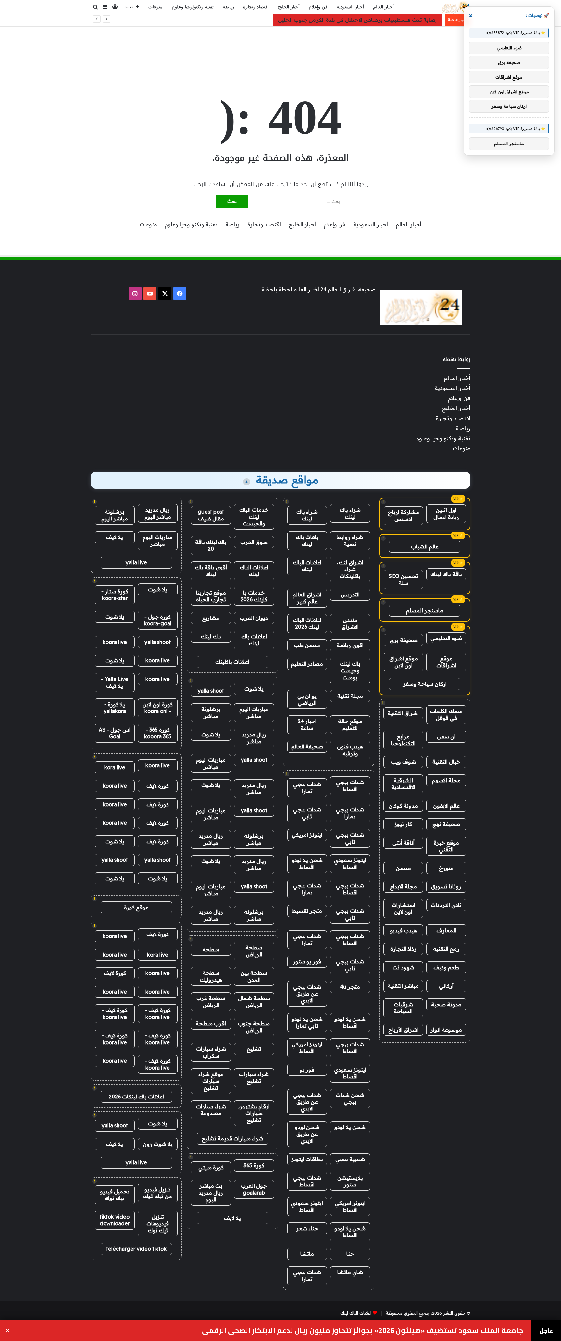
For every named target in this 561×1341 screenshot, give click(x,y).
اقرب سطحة (211, 1023)
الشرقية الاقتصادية (403, 783)
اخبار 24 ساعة (307, 724)
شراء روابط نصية (350, 540)
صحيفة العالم (307, 746)
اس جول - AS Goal (115, 733)
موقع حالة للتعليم (350, 724)
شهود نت (403, 967)
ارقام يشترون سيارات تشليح (254, 1113)
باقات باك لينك (307, 540)
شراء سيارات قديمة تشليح (232, 1138)
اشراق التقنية (403, 713)
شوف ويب (403, 761)
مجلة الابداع (403, 886)
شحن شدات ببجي (350, 1098)
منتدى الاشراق (350, 623)
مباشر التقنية (403, 986)
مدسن (403, 868)
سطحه (211, 949)
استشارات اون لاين (403, 908)
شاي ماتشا (350, 1272)
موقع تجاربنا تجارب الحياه (211, 596)
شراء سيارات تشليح (254, 1077)
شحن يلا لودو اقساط (307, 863)
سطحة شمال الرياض (254, 1001)
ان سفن (446, 736)
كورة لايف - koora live (158, 1013)
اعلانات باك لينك (254, 639)
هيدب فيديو (403, 930)
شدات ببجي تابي (307, 813)
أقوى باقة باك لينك (211, 570)
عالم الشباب (425, 546)
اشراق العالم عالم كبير (307, 598)
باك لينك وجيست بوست (350, 670)
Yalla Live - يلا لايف (114, 682)
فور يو (307, 1069)
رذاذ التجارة (403, 949)
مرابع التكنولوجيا (403, 739)
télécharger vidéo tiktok (136, 1249)
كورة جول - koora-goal (157, 620)
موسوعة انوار (446, 1029)
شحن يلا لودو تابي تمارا (307, 1022)
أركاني (446, 986)
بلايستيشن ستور (350, 1181)
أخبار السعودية (350, 7)
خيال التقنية (446, 761)
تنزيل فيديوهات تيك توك (157, 1223)
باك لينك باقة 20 (211, 545)
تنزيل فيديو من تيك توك (157, 1192)
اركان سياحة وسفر (425, 684)
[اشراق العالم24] (455, 7)
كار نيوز (403, 824)
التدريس (350, 594)
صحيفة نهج (446, 824)
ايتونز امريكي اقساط (307, 1047)
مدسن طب (307, 645)
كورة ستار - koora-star (114, 594)
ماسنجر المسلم (424, 610)
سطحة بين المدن (254, 976)
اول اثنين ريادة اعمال (446, 513)
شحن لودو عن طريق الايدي (307, 1134)
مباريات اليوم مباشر (254, 712)
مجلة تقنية (350, 696)
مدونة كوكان (403, 805)
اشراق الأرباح (403, 1029)
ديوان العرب (254, 618)
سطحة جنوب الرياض (254, 1027)
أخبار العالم (383, 7)
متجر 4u (350, 987)
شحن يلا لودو (350, 1127)
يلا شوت (254, 688)
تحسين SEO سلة (403, 579)
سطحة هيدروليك (211, 976)
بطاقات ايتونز (307, 1159)
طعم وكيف (446, 967)
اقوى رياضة (350, 645)
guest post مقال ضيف (211, 515)
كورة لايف (157, 786)
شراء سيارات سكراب (211, 1052)
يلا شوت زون (158, 1144)
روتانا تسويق (446, 886)
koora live (115, 642)
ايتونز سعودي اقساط (350, 863)
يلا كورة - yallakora (115, 707)
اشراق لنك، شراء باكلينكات (350, 569)
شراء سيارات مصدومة (211, 1109)
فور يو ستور (307, 961)
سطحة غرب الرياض (210, 1001)
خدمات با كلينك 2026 (254, 596)
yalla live (136, 562)
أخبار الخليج (289, 7)
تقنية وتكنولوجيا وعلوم (193, 7)
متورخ (446, 868)
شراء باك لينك (350, 513)
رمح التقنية (446, 949)
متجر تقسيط (307, 911)
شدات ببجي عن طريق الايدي (307, 994)
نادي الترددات (446, 905)
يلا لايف (232, 1218)
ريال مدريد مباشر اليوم (157, 513)
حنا (350, 1253)
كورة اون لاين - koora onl (158, 707)
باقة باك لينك (446, 574)
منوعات (155, 7)
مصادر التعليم (307, 663)
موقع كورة (136, 907)
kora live (114, 767)
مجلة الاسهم (446, 780)
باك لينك (211, 636)
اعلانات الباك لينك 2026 (307, 623)
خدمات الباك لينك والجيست (253, 517)
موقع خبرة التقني (446, 846)
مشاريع (211, 618)
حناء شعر (307, 1228)
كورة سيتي (211, 1167)
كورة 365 (254, 1165)
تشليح (254, 1049)
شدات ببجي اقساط (350, 785)
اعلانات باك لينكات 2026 (136, 1096)
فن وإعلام (318, 7)
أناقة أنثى (403, 842)
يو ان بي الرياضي (307, 699)
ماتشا (307, 1253)
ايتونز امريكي (307, 835)
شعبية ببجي (350, 1159)
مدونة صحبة (446, 1004)
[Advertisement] (280, 47)
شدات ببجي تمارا (307, 787)
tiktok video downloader (115, 1220)
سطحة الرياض (253, 951)
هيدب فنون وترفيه (350, 750)
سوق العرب (254, 542)
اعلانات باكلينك (232, 661)
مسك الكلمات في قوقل (446, 714)
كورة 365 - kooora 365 (157, 733)
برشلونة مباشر (211, 712)
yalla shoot (211, 690)
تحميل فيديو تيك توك (115, 1194)
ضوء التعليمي (446, 638)
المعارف (446, 930)
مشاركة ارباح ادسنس (403, 515)
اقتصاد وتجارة (256, 7)
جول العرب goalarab (254, 1189)
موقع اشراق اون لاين (403, 662)
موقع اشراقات (446, 662)
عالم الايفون (446, 805)
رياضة (228, 7)
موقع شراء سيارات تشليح (211, 1081)
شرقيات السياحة (403, 1007)
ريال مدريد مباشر (254, 738)
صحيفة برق (404, 640)
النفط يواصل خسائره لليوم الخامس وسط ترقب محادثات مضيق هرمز (412, 1330)
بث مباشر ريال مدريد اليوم (211, 1193)
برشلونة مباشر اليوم (114, 515)
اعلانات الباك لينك (307, 565)
